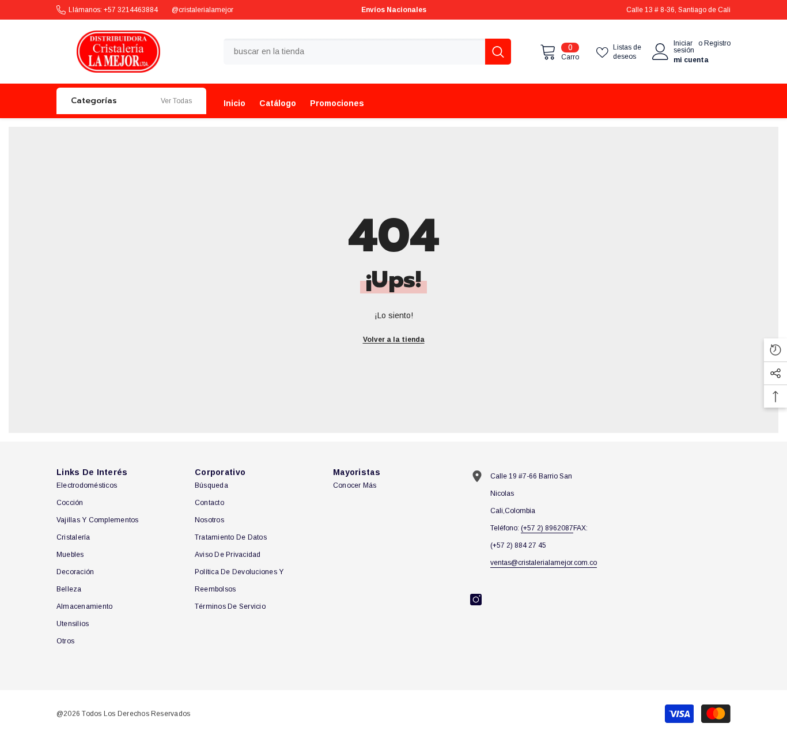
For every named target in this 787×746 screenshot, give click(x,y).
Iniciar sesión (684, 47)
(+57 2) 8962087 (547, 528)
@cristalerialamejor (202, 10)
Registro (717, 43)
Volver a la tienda (394, 340)
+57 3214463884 (131, 10)
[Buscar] (367, 52)
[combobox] (354, 52)
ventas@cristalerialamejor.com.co (543, 563)
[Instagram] (476, 599)
